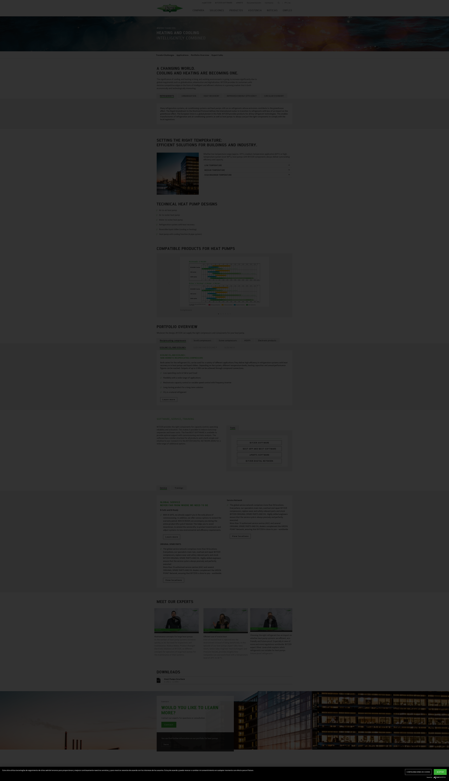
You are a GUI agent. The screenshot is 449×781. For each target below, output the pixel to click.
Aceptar (440, 772)
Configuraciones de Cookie (418, 772)
